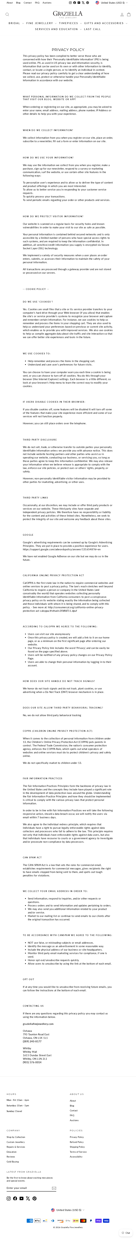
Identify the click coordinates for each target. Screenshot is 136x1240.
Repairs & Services (16, 1147)
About (10, 2)
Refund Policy (77, 1142)
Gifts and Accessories (104, 23)
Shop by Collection (16, 1137)
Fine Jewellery (40, 23)
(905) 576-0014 (32, 1062)
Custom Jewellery (16, 1142)
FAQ (37, 2)
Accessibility (76, 1156)
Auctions (47, 2)
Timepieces (69, 23)
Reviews (11, 1156)
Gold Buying (13, 1161)
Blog (18, 2)
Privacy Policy (77, 1137)
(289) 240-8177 (32, 1041)
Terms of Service (78, 1152)
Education (11, 1152)
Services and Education (57, 29)
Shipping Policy (77, 1147)
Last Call (92, 29)
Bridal (15, 23)
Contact (28, 2)
